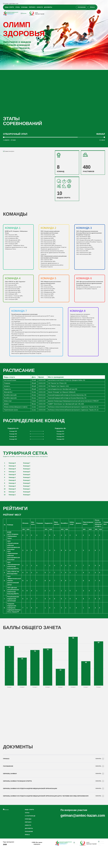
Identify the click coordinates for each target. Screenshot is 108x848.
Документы (48, 7)
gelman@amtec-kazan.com (82, 815)
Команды (24, 7)
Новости (40, 7)
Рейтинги (32, 7)
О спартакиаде (30, 816)
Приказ (92, 7)
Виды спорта (9, 7)
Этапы (17, 7)
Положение (82, 7)
